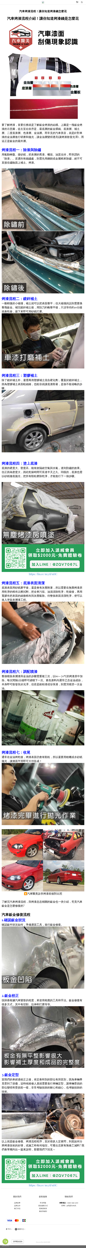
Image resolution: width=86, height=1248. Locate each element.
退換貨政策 (43, 1208)
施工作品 (17, 1208)
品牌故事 (17, 1203)
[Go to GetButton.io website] (5, 1245)
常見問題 (43, 1203)
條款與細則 (43, 1211)
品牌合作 (17, 1205)
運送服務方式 (43, 1205)
